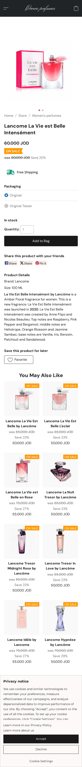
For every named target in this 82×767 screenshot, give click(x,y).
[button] (41, 8)
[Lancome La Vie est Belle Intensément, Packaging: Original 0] (41, 70)
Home (8, 115)
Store (23, 115)
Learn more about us (18, 730)
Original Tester (21, 206)
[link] (41, 759)
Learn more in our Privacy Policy (27, 725)
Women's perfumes (46, 115)
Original (16, 195)
